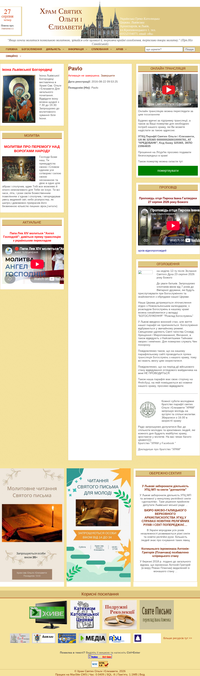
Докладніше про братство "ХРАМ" (159, 449)
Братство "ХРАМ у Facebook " (157, 443)
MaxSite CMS (78, 674)
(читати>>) (7, 28)
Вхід (142, 674)
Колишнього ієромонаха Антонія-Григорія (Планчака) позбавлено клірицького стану (165, 552)
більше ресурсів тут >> (177, 638)
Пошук (189, 49)
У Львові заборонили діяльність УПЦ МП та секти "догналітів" (165, 487)
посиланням (152, 114)
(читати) (52, 206)
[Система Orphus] (100, 656)
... (186, 504)
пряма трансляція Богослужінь (164, 356)
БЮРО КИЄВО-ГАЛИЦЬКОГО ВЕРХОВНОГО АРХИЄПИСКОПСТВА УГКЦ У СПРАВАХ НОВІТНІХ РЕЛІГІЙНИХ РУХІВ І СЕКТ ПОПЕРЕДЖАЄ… (165, 517)
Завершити (108, 75)
